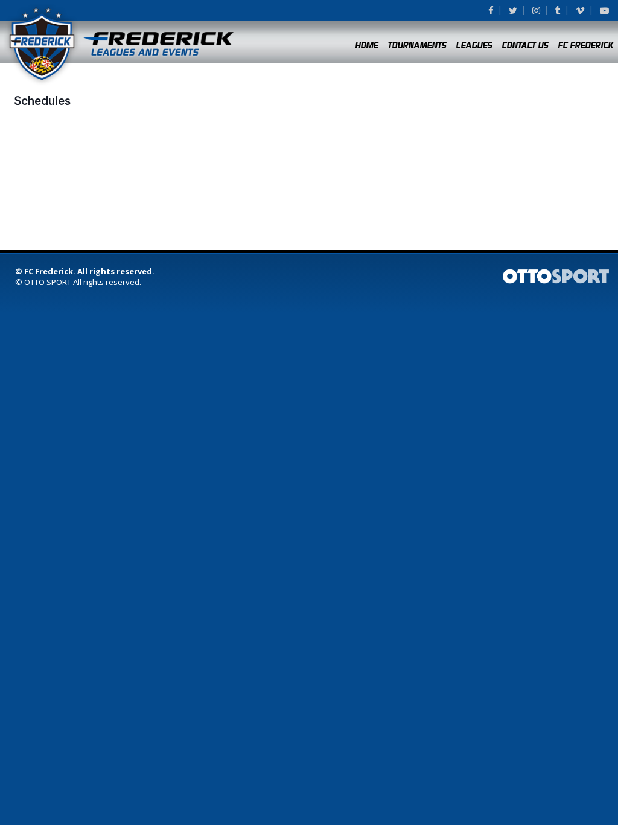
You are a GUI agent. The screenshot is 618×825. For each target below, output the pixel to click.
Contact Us (525, 45)
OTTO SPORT (47, 282)
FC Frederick (585, 45)
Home (366, 45)
